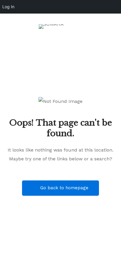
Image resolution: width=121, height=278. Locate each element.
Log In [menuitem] (8, 6)
